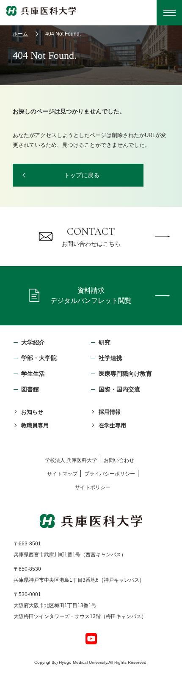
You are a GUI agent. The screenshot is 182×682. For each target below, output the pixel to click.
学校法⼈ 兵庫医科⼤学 (71, 460)
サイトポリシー (92, 487)
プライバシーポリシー (109, 474)
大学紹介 (33, 342)
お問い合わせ (119, 460)
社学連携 (110, 358)
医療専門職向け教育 (125, 373)
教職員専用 (35, 425)
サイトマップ (62, 474)
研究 (104, 342)
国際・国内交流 (119, 389)
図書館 (30, 389)
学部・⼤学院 (39, 358)
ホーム (20, 34)
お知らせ (32, 412)
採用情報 (110, 412)
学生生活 (33, 373)
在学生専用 (112, 425)
